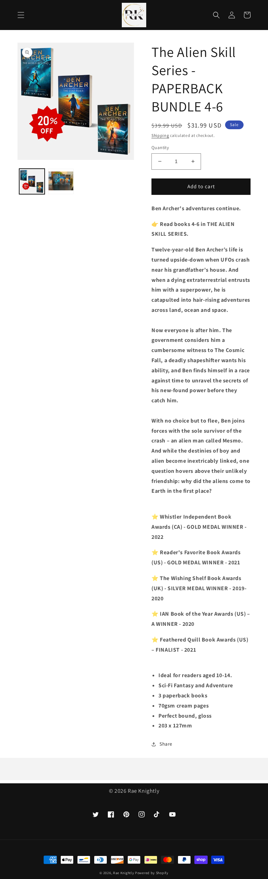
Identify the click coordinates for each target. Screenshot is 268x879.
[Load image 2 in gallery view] (61, 181)
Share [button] (165, 744)
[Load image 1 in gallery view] (32, 181)
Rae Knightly (123, 873)
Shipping (160, 135)
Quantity (160, 148)
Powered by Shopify (152, 873)
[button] (21, 15)
